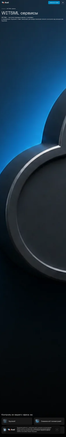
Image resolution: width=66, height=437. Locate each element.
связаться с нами (54, 2)
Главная (3, 8)
